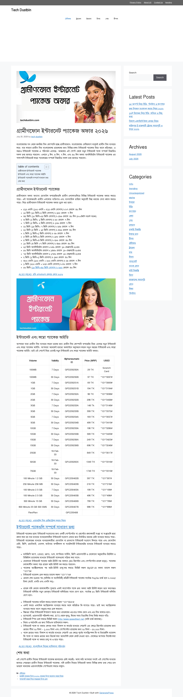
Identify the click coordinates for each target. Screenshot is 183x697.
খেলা (131, 216)
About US (147, 2)
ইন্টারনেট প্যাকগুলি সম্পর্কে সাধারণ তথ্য (33, 177)
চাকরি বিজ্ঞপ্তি (135, 229)
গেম (107, 19)
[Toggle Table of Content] (45, 167)
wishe (132, 197)
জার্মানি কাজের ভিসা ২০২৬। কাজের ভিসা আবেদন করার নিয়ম (41, 676)
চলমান (132, 225)
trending (168, 2)
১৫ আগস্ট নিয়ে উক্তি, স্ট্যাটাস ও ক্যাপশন (147, 104)
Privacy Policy (135, 2)
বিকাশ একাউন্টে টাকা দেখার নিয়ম (143, 121)
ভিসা (98, 19)
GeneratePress (106, 693)
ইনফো (88, 19)
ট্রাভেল (78, 19)
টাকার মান (133, 234)
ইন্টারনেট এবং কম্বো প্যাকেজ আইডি (32, 174)
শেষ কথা (21, 181)
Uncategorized (136, 193)
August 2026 (135, 154)
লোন (131, 284)
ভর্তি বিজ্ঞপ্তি (134, 270)
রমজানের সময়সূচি (137, 279)
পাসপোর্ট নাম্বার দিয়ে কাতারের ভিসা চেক (34, 679)
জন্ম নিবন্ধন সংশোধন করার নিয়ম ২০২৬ (146, 108)
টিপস (116, 19)
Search (132, 72)
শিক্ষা (131, 288)
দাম (130, 252)
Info (131, 184)
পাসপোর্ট (133, 261)
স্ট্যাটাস (132, 293)
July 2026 (133, 158)
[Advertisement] (91, 43)
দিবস (131, 257)
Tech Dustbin (21, 10)
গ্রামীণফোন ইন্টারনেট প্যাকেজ (29, 170)
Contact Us (158, 2)
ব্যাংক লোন (134, 266)
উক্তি (131, 206)
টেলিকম (68, 19)
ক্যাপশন (132, 211)
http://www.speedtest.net (71, 619)
